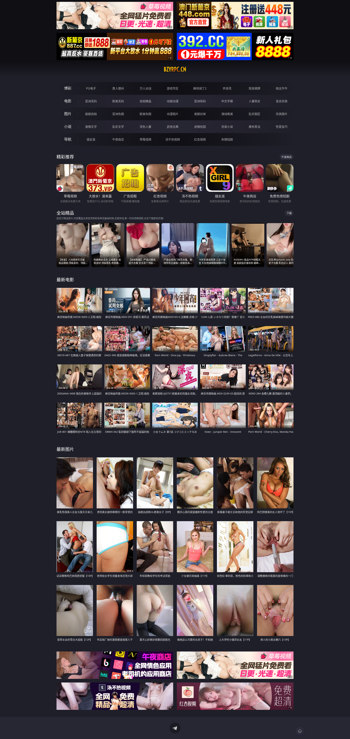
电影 (67, 101)
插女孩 (91, 139)
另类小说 (227, 127)
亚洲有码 (200, 101)
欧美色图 (145, 114)
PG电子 (91, 88)
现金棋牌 (254, 88)
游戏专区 (172, 88)
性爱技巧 (281, 127)
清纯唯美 (227, 114)
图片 (67, 113)
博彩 (67, 88)
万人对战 (145, 88)
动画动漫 (172, 101)
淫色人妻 (145, 127)
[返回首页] (299, 731)
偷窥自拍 (91, 114)
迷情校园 (200, 127)
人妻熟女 (254, 101)
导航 (67, 139)
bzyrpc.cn (175, 69)
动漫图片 (172, 114)
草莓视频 (145, 139)
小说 (67, 126)
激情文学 (91, 127)
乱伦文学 (118, 127)
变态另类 (281, 101)
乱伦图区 (254, 114)
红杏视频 (200, 139)
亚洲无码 (91, 101)
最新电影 (65, 280)
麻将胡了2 (200, 88)
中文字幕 (227, 101)
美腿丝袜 (200, 114)
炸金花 (227, 88)
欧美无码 (118, 101)
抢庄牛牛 (281, 88)
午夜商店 (118, 139)
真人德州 (118, 88)
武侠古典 (172, 127)
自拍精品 (145, 101)
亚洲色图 (118, 114)
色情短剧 (227, 139)
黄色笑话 (254, 127)
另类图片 (281, 114)
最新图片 (65, 449)
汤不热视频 (172, 139)
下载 (289, 213)
